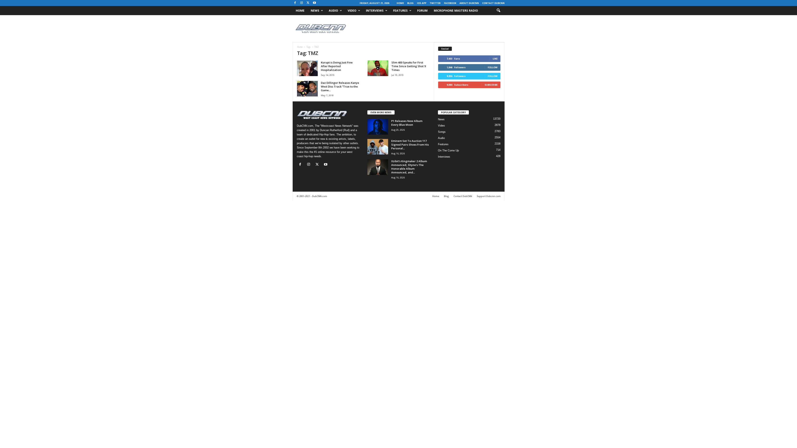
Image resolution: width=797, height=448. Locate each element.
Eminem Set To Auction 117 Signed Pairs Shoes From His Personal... (410, 144)
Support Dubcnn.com (489, 196)
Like (495, 58)
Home (400, 3)
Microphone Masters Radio (456, 10)
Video (352, 10)
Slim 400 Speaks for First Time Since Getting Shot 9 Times (408, 66)
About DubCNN (469, 3)
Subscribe (491, 84)
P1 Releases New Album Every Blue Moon (406, 123)
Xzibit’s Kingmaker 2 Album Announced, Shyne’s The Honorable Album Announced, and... (409, 166)
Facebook (450, 3)
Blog (410, 3)
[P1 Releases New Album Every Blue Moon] (377, 127)
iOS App (421, 3)
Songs (442, 131)
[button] (498, 10)
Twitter (435, 3)
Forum (422, 10)
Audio (333, 10)
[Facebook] (295, 3)
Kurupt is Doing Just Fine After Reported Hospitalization (337, 66)
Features (400, 10)
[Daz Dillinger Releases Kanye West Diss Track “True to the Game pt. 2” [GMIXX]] (307, 88)
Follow (493, 67)
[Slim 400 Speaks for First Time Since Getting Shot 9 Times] (378, 68)
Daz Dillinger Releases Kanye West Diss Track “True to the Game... (340, 86)
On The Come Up (448, 150)
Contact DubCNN (493, 3)
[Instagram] (301, 3)
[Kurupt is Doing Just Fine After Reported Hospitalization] (307, 68)
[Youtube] (314, 3)
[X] (308, 3)
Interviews (375, 10)
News (315, 10)
